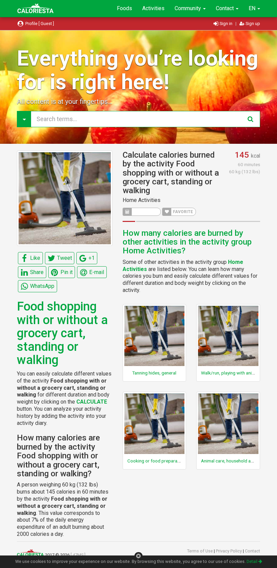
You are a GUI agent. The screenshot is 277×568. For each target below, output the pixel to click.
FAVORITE (182, 211)
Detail (252, 561)
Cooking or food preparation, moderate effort (173, 460)
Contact (225, 8)
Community (188, 8)
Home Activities (141, 200)
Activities (153, 8)
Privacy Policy (229, 550)
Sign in (226, 23)
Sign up (252, 23)
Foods (124, 8)
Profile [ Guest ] (39, 23)
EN (253, 8)
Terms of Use (200, 550)
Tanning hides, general (154, 373)
